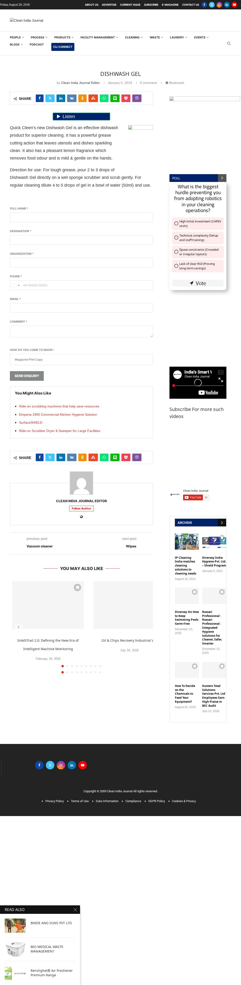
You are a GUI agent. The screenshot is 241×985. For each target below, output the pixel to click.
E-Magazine (170, 4)
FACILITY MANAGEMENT (97, 249)
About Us (91, 4)
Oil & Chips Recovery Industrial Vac (129, 852)
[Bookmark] (77, 799)
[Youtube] (234, 5)
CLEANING (132, 249)
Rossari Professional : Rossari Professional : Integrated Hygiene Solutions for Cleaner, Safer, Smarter (212, 839)
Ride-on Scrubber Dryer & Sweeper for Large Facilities (59, 642)
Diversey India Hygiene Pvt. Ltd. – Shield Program (214, 774)
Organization (22, 465)
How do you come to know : (32, 561)
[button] (19, 839)
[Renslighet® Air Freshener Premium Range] (15, 973)
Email (15, 511)
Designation (20, 443)
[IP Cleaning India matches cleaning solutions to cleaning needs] (187, 753)
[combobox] (15, 497)
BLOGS (15, 256)
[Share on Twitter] (50, 310)
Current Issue (130, 4)
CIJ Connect (62, 258)
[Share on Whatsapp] (104, 310)
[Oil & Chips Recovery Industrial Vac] (129, 817)
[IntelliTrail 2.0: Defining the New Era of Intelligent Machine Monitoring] (48, 817)
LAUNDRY (177, 249)
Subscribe (151, 4)
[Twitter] (212, 5)
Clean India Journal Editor (80, 294)
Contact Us (190, 4)
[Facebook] (204, 5)
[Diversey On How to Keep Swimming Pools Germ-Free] (187, 808)
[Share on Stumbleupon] (93, 310)
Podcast (37, 256)
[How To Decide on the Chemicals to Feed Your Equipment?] (187, 882)
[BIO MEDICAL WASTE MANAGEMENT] (15, 949)
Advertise (109, 4)
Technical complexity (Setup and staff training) (198, 449)
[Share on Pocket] (125, 310)
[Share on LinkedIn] (60, 310)
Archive (185, 734)
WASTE (155, 249)
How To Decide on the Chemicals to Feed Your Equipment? (185, 905)
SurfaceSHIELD (30, 634)
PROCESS (37, 249)
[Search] (228, 255)
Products (62, 249)
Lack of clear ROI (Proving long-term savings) (197, 478)
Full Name (19, 420)
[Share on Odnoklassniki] (82, 310)
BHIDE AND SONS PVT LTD (51, 923)
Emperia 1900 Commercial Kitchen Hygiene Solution (58, 626)
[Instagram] (219, 5)
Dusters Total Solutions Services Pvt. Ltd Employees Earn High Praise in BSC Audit (213, 907)
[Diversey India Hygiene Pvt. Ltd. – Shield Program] (214, 753)
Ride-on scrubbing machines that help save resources (59, 618)
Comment (18, 533)
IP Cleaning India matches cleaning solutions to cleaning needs (185, 777)
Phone (16, 488)
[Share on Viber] (136, 310)
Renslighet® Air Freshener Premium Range (52, 973)
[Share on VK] (71, 310)
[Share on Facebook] (40, 310)
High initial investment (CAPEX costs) (200, 435)
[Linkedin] (227, 5)
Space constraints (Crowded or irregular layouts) (199, 464)
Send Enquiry (27, 588)
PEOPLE (15, 249)
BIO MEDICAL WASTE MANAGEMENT (47, 949)
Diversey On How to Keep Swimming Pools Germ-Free (187, 829)
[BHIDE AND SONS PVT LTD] (15, 926)
